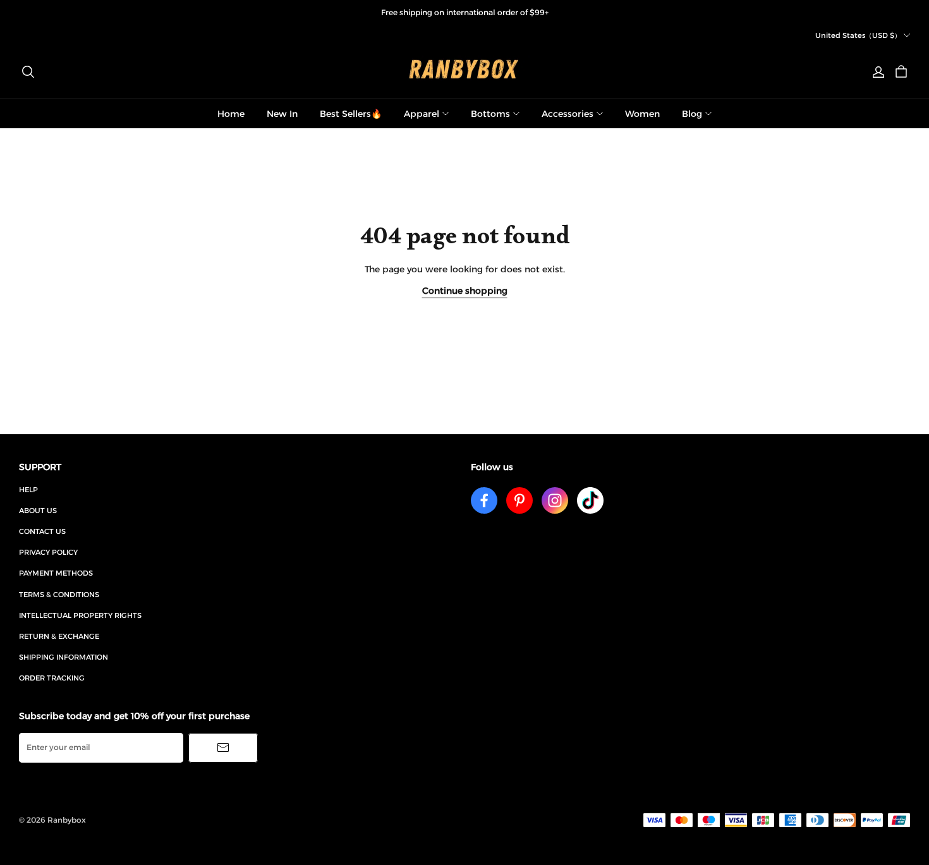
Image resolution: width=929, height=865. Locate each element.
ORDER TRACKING (52, 678)
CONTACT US (42, 531)
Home (231, 113)
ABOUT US (38, 510)
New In (282, 113)
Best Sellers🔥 (351, 113)
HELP (28, 489)
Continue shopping (464, 290)
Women (642, 113)
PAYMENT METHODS (56, 573)
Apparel (421, 113)
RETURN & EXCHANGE (59, 636)
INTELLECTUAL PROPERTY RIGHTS (80, 615)
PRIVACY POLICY (48, 552)
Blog (692, 113)
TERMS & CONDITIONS (59, 594)
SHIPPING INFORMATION (63, 657)
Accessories (567, 113)
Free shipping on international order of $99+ (465, 12)
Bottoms (490, 113)
